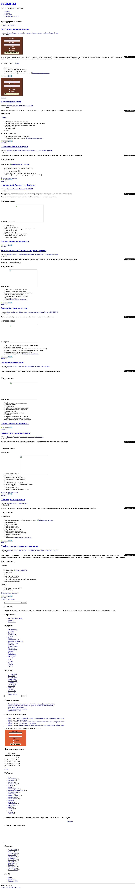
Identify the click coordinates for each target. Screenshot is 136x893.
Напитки (11, 644)
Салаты (10, 661)
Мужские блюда (13, 643)
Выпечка (19, 33)
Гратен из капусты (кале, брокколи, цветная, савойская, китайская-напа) (31, 705)
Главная (6, 11)
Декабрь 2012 (12, 677)
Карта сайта (8, 14)
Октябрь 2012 (12, 681)
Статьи (10, 666)
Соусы (10, 663)
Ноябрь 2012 (12, 679)
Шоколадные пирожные (13, 499)
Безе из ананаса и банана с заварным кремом (23, 250)
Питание (56, 33)
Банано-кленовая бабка (13, 362)
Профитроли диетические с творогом (19, 546)
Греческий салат (22, 720)
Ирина (10, 722)
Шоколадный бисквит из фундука (18, 185)
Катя (9, 720)
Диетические (27, 33)
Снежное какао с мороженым (17, 709)
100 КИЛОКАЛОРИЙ (11, 16)
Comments (12, 881)
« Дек (6, 769)
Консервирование (13, 639)
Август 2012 (12, 684)
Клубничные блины (11, 102)
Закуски (34, 33)
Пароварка (11, 648)
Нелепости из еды (14, 646)
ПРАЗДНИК (29, 105)
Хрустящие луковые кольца (15, 29)
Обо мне (7, 13)
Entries (11, 879)
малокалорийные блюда (45, 33)
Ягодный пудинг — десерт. (14, 308)
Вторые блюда (11, 33)
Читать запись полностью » (40, 73)
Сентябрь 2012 (12, 682)
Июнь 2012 (11, 687)
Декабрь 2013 (12, 674)
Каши (10, 638)
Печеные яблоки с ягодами (14, 146)
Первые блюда (12, 649)
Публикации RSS (14, 887)
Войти (10, 877)
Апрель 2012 (12, 691)
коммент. (3, 98)
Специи (10, 664)
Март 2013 (11, 676)
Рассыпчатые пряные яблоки (16, 433)
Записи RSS (5, 887)
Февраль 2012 (12, 694)
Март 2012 (11, 692)
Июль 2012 (11, 686)
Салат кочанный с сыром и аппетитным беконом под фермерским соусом (31, 704)
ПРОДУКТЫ (12, 656)
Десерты (16, 105)
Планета (10, 653)
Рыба (9, 659)
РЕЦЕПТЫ (8, 3)
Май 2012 (11, 689)
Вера (9, 718)
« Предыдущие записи (8, 25)
